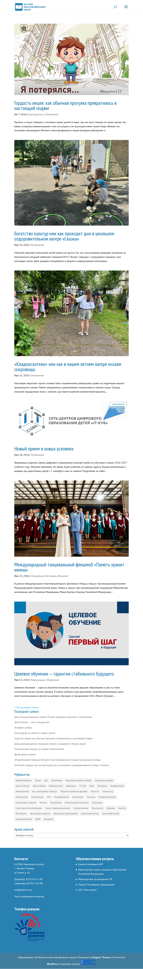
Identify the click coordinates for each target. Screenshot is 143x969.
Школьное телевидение (66, 813)
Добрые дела (56, 785)
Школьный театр (24, 819)
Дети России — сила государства (31, 722)
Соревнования (81, 808)
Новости (95, 791)
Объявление (51, 114)
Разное (43, 802)
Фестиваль (50, 576)
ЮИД (37, 819)
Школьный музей (110, 813)
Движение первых (104, 780)
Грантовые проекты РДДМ (78, 780)
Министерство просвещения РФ (95, 879)
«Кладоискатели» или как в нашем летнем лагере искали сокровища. (67, 366)
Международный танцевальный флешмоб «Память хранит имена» (69, 567)
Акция (38, 780)
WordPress (53, 964)
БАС (46, 780)
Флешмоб (62, 576)
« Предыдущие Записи (26, 707)
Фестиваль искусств (40, 813)
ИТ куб (82, 785)
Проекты (91, 797)
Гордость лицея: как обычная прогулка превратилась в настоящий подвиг (65, 105)
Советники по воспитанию (29, 808)
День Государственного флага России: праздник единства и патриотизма (53, 717)
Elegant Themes (101, 957)
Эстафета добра (23, 727)
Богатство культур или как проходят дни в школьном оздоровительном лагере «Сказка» (64, 236)
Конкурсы (102, 785)
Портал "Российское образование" (96, 884)
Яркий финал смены (25, 754)
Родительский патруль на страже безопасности (39, 749)
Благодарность (36, 114)
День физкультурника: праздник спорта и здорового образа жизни (50, 743)
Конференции (117, 785)
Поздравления (61, 797)
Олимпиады (37, 797)
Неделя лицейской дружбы (74, 791)
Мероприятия (22, 791)
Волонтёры (56, 780)
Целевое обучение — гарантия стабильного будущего (64, 673)
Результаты (56, 802)
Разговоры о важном (26, 802)
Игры (91, 785)
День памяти (39, 785)
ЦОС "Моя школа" (87, 889)
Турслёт (122, 808)
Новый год (108, 791)
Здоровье (71, 785)
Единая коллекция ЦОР (90, 864)
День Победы (22, 785)
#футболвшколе (24, 780)
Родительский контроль (77, 802)
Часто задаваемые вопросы (29, 896)
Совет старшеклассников (57, 808)
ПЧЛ (49, 797)
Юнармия (48, 819)
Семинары (97, 802)
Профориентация (107, 797)
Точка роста (97, 808)
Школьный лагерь (90, 813)
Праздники (77, 797)
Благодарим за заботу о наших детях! (34, 733)
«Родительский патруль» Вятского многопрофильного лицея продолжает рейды (57, 759)
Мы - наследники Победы (44, 791)
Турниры (111, 808)
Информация (38, 679)
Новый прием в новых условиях (44, 448)
